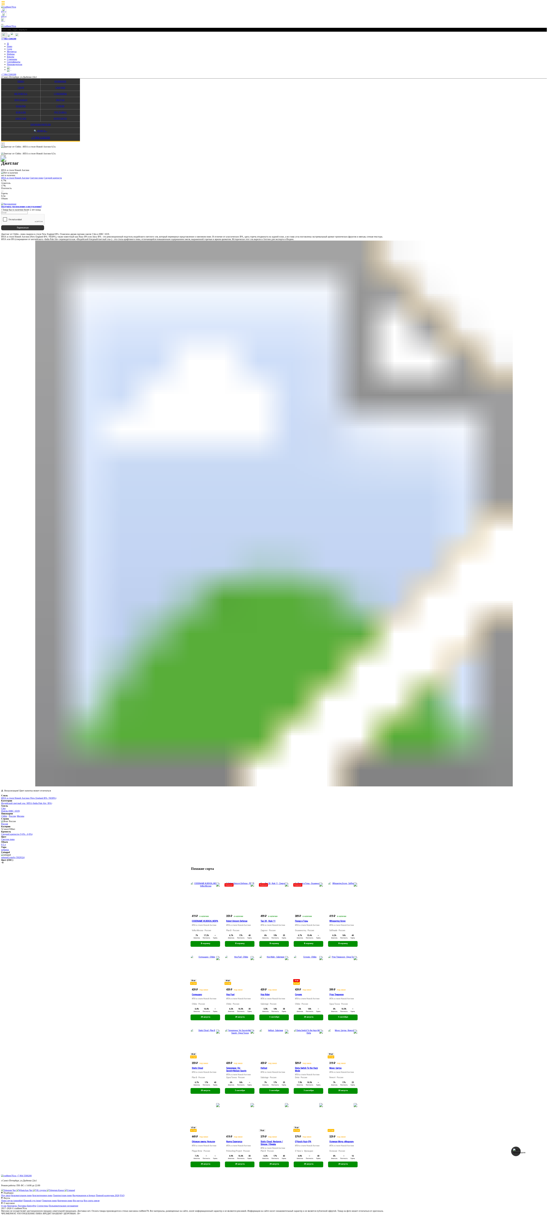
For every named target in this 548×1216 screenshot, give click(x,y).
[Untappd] (70, 1190)
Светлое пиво (36, 178)
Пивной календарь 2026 (107, 1195)
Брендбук (31, 1206)
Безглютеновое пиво (42, 1195)
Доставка (60, 112)
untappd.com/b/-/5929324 (12, 857)
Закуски (20, 118)
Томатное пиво (49, 1200)
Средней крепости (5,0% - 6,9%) (17, 834)
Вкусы (60, 100)
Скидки (60, 87)
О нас (4, 1206)
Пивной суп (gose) (32, 1200)
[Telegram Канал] (56, 1190)
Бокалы (10, 56)
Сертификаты (13, 62)
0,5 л (3, 844)
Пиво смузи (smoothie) (12, 1200)
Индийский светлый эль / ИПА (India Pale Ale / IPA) (26, 803)
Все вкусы (78, 1200)
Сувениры (12, 59)
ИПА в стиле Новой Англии (15, 178)
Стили (60, 106)
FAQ (122, 1195)
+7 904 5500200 (8, 39)
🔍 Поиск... (40, 131)
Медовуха (11, 51)
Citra (3, 808)
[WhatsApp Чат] (24, 1190)
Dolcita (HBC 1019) (10, 811)
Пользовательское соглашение (63, 1206)
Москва (20, 816)
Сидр (9, 49)
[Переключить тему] (4, 35)
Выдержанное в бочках (83, 1195)
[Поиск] (17, 36)
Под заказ (20, 100)
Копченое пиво (64, 1200)
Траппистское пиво (62, 1195)
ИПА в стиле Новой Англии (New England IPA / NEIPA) (28, 798)
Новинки (60, 81)
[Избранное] (9, 36)
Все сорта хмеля (91, 1200)
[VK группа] (40, 1190)
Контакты (60, 118)
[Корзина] (13, 36)
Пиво (9, 46)
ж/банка (5, 849)
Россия (12, 816)
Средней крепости (53, 178)
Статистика (42, 1206)
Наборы (11, 54)
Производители (14, 64)
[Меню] (2, 24)
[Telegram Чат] (8, 1190)
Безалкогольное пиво (21, 1195)
